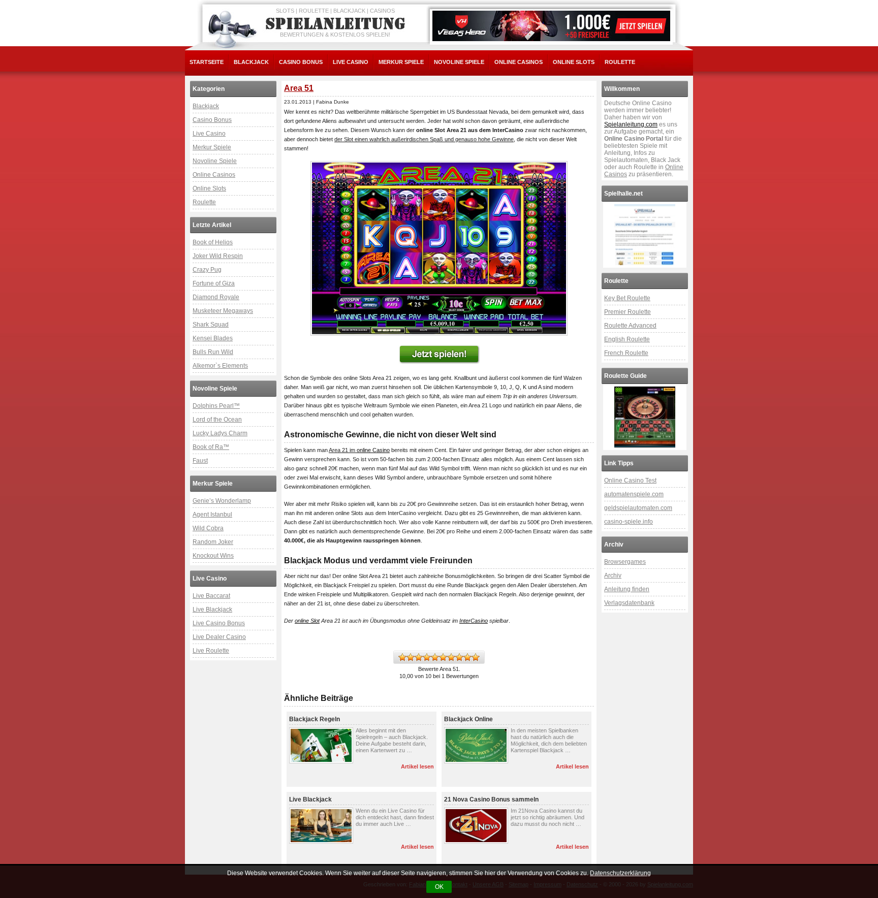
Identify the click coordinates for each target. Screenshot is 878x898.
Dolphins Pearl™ (216, 405)
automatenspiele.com (634, 494)
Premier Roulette (627, 311)
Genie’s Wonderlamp (222, 500)
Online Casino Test (630, 480)
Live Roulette (211, 650)
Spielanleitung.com (630, 124)
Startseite (207, 62)
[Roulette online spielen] (645, 417)
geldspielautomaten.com (638, 507)
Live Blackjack (212, 609)
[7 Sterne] (451, 657)
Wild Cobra (208, 528)
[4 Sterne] (427, 657)
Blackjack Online (468, 719)
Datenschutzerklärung (620, 873)
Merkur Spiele (401, 62)
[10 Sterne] (476, 657)
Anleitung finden (626, 589)
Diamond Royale (216, 297)
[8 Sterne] (459, 657)
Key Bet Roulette (627, 298)
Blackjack (251, 62)
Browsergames (625, 561)
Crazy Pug (207, 269)
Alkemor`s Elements (220, 365)
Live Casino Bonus (219, 623)
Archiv (612, 575)
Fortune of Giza (214, 283)
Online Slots (573, 62)
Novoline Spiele (459, 62)
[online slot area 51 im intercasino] (439, 248)
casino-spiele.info (628, 521)
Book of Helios (213, 242)
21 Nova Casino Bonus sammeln (491, 799)
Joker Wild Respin (218, 256)
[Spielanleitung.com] (337, 24)
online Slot (307, 621)
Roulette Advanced (630, 325)
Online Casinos (518, 62)
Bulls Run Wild (213, 352)
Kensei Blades (213, 338)
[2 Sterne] (410, 657)
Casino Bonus (301, 62)
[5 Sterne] (435, 657)
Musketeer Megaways (223, 310)
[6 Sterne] (443, 657)
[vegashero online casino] (551, 26)
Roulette (620, 62)
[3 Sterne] (419, 657)
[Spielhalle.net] (645, 235)
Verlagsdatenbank (629, 602)
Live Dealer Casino (219, 636)
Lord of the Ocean (217, 419)
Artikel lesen (417, 766)
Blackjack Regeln (314, 719)
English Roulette (627, 339)
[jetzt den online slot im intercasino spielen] (439, 354)
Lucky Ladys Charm (220, 433)
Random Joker (213, 542)
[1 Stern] (402, 657)
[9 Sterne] (467, 657)
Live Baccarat (211, 595)
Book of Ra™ (211, 447)
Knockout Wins (213, 555)
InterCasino (473, 621)
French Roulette (626, 353)
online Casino (373, 450)
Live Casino (350, 62)
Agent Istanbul (212, 514)
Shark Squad (211, 324)
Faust (200, 460)
